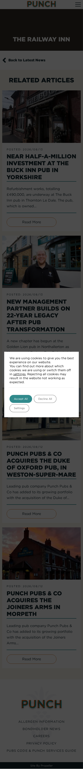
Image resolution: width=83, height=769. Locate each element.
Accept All (21, 398)
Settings (19, 408)
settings (19, 374)
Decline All (45, 398)
